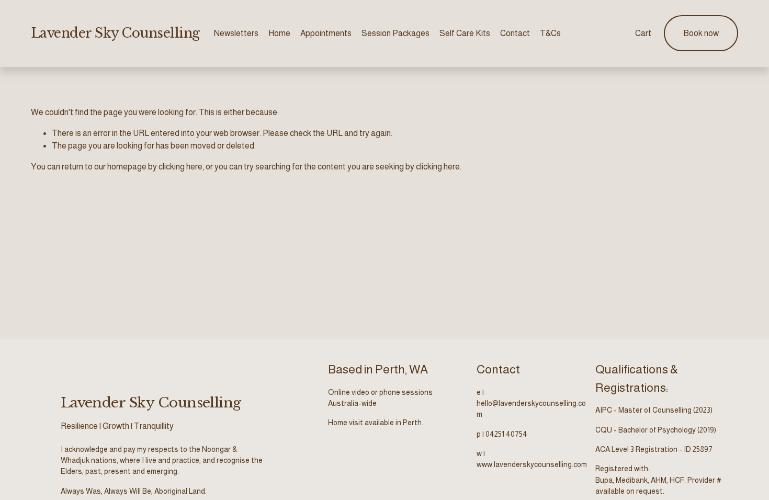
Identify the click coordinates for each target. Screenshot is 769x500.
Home (279, 33)
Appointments (326, 33)
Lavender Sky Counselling (115, 33)
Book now (701, 33)
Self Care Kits (464, 33)
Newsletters (236, 33)
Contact (515, 33)
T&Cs (550, 33)
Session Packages (395, 33)
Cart (643, 33)
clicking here (180, 166)
